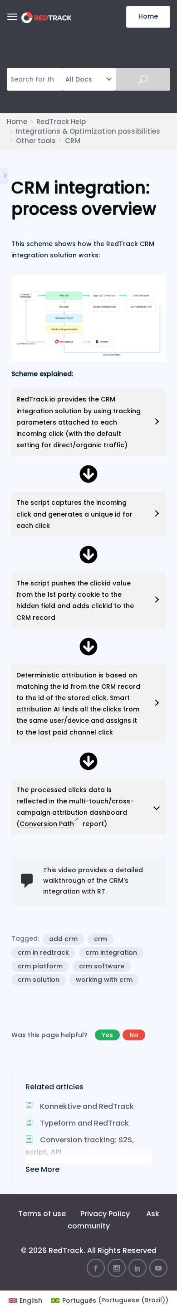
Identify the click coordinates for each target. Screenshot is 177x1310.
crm (100, 938)
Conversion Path (47, 823)
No (133, 1034)
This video (59, 870)
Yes (107, 1034)
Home (148, 16)
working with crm (104, 979)
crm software (101, 966)
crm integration (111, 952)
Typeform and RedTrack (83, 1123)
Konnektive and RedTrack (86, 1106)
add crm (63, 938)
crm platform (40, 966)
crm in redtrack (43, 952)
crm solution (38, 979)
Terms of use (42, 1213)
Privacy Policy (105, 1213)
